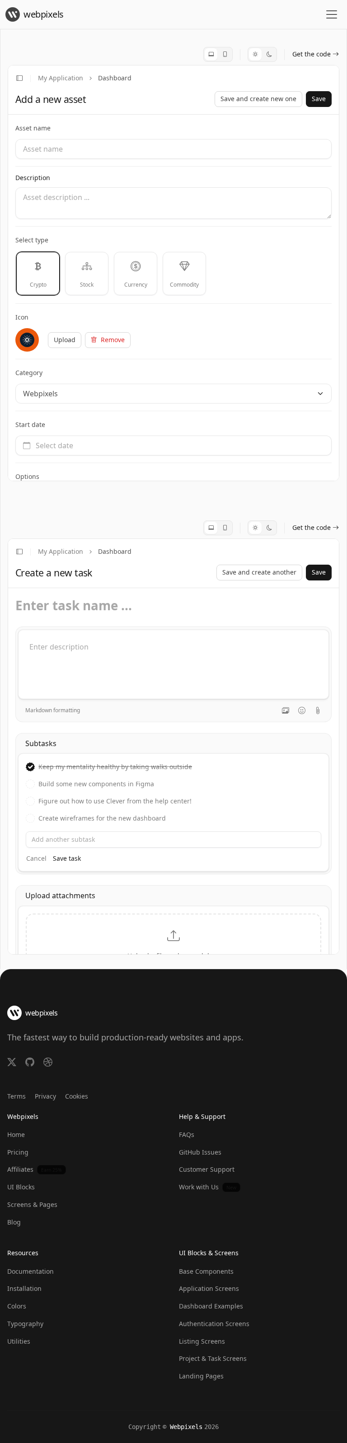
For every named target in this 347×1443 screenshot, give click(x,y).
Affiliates (34, 1169)
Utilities (18, 1341)
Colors (16, 1306)
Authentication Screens (214, 1323)
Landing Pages (201, 1376)
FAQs (186, 1134)
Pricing (17, 1152)
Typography (25, 1323)
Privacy (45, 1096)
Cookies (76, 1096)
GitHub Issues (200, 1152)
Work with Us (207, 1187)
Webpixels (186, 1426)
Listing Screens (202, 1341)
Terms (16, 1096)
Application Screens (209, 1288)
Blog (14, 1222)
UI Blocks (21, 1187)
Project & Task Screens (213, 1358)
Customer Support (206, 1169)
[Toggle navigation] (332, 14)
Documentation (30, 1271)
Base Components (206, 1271)
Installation (24, 1288)
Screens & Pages (32, 1204)
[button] (255, 54)
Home (16, 1134)
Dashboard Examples (211, 1306)
